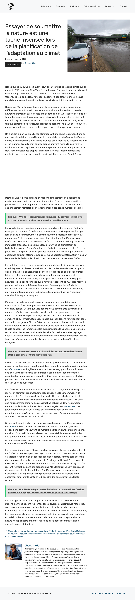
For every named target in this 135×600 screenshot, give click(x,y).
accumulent (17, 369)
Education (46, 6)
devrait (13, 426)
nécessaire (69, 406)
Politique (74, 6)
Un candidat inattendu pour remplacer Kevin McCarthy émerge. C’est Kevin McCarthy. (46, 531)
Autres (108, 6)
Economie (60, 6)
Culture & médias (92, 6)
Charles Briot (30, 63)
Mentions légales (102, 593)
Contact (123, 6)
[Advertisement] (46, 177)
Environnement (13, 64)
